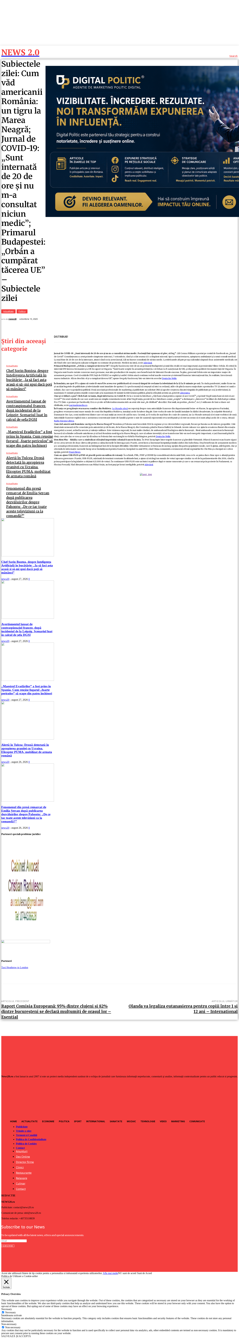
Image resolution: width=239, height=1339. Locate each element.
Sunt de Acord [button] (144, 1273)
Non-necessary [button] (9, 1324)
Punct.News (74, 452)
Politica (22, 311)
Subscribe (7, 1246)
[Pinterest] (96, 334)
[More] (108, 334)
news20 (12, 319)
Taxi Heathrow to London (14, 967)
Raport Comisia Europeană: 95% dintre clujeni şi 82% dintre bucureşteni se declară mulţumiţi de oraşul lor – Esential (56, 1012)
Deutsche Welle (169, 378)
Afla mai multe (110, 1273)
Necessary (10, 1312)
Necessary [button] (6, 1309)
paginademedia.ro (78, 405)
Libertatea (185, 393)
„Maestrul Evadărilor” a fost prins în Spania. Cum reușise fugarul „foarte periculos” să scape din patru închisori (26, 690)
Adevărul (147, 363)
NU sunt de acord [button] (127, 1273)
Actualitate (8, 311)
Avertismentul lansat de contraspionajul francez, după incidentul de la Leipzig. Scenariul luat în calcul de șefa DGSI (26, 410)
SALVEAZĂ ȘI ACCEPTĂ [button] (16, 1336)
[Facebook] (73, 334)
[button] (233, 56)
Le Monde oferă (120, 408)
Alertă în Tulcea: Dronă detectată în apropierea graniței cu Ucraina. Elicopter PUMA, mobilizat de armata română (28, 467)
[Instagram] (11, 1258)
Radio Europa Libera (64, 421)
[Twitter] (85, 334)
